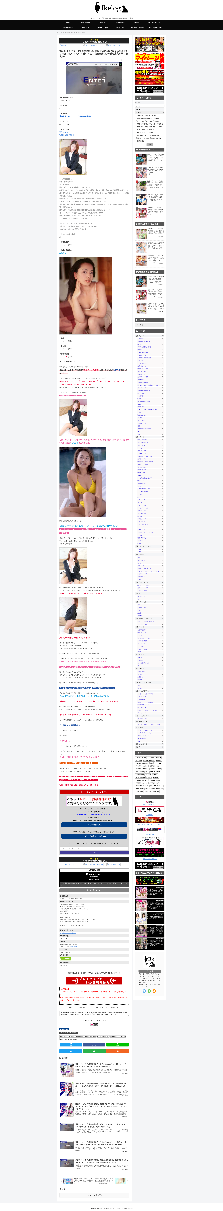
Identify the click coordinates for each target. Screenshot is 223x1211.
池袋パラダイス (150, 632)
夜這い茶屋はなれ (150, 538)
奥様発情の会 (150, 671)
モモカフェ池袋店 (150, 624)
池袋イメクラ (150, 627)
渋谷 (152, 763)
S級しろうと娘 (150, 467)
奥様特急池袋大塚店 (150, 382)
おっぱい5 (147, 115)
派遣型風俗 (64, 1039)
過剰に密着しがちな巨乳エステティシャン (150, 385)
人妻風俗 (146, 126)
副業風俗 (152, 766)
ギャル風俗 (140, 115)
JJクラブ (150, 688)
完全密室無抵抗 (150, 469)
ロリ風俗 (159, 126)
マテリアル (150, 665)
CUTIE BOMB (150, 472)
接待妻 (150, 398)
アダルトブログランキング (150, 804)
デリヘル (72, 1036)
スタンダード (151, 132)
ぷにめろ (150, 344)
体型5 (154, 115)
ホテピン (150, 516)
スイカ (150, 551)
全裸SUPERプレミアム (150, 489)
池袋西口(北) (80, 1036)
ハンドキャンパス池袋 (150, 585)
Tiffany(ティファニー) (150, 735)
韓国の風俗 (149, 727)
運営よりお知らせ (149, 744)
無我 (150, 605)
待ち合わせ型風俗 (150, 788)
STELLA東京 (150, 393)
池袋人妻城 (150, 379)
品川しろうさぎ (150, 707)
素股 (158, 766)
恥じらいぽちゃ (150, 415)
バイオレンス (150, 596)
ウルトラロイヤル (150, 718)
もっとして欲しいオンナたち (150, 532)
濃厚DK (158, 783)
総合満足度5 (64, 1036)
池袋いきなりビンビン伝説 (150, 456)
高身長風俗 (149, 121)
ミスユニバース (150, 527)
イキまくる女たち (150, 453)
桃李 (150, 599)
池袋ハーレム (150, 445)
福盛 (150, 426)
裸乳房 (150, 543)
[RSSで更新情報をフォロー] (117, 1051)
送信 (94, 852)
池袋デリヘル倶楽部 (150, 377)
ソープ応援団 (149, 846)
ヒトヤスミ (150, 579)
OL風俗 (124, 1036)
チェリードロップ (150, 649)
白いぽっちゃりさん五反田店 (150, 694)
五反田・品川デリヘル (150, 691)
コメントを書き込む (94, 1195)
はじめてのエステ (150, 574)
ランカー (148, 774)
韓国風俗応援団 (150, 834)
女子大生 (153, 768)
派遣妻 (150, 412)
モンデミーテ (150, 535)
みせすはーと (150, 529)
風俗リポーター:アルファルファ (69, 1032)
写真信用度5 (140, 118)
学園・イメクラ (115, 1036)
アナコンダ (150, 360)
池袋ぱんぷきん (150, 502)
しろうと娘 (150, 646)
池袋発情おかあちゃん (150, 464)
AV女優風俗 (150, 129)
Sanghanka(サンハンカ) (150, 733)
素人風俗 (153, 126)
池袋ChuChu (150, 480)
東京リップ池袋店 (150, 440)
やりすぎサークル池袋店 (150, 428)
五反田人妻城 (150, 699)
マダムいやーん (150, 355)
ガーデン (150, 674)
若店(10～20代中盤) (91, 1036)
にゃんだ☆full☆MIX (150, 491)
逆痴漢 (150, 613)
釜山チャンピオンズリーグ (150, 730)
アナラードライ (150, 607)
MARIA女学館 (150, 521)
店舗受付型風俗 (73, 1039)
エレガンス (150, 610)
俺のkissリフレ (150, 565)
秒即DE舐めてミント (150, 442)
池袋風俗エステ (150, 554)
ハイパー (150, 497)
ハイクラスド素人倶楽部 (150, 358)
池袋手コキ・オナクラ (149, 582)
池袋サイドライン (150, 371)
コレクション (150, 643)
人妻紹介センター (150, 423)
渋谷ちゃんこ (150, 657)
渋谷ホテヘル (150, 668)
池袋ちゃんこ (150, 349)
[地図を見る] (73, 946)
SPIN (150, 434)
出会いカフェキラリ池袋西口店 (150, 621)
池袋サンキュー (150, 374)
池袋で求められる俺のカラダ (150, 461)
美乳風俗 (139, 124)
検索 (149, 144)
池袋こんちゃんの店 (150, 368)
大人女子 (150, 635)
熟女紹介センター (150, 388)
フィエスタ (150, 615)
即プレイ (159, 757)
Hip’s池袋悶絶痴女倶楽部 (150, 347)
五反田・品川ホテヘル (149, 716)
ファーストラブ (150, 510)
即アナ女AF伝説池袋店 (150, 401)
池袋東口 (161, 124)
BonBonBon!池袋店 (150, 352)
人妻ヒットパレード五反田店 (150, 702)
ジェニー (150, 549)
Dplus (150, 404)
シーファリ (150, 685)
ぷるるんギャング (150, 513)
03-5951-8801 (66, 959)
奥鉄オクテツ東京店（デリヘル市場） (150, 710)
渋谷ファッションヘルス (149, 682)
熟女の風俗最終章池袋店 (150, 390)
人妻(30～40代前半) (153, 135)
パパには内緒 (150, 420)
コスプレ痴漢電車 (150, 641)
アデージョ (150, 448)
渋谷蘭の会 (150, 677)
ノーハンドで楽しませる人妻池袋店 (150, 409)
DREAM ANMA (150, 738)
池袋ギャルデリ (150, 459)
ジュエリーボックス (150, 483)
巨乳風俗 (146, 124)
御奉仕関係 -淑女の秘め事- (150, 478)
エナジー (150, 563)
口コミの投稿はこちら (94, 825)
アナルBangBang (150, 363)
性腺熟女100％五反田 (150, 704)
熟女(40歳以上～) (141, 135)
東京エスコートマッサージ (150, 568)
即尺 (147, 771)
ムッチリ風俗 (140, 121)
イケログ (149, 971)
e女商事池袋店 (64, 1029)
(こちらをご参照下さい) (94, 812)
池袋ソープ (149, 593)
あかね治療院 (150, 560)
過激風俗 (156, 118)
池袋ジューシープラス (150, 588)
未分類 (149, 747)
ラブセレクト (150, 540)
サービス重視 (140, 791)
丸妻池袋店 (150, 339)
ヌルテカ (150, 494)
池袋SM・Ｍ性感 (149, 602)
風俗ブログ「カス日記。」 (150, 859)
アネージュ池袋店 (150, 450)
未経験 (150, 651)
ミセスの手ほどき (150, 590)
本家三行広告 (149, 815)
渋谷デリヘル (150, 654)
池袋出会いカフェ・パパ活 (149, 618)
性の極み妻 (150, 396)
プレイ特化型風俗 (141, 777)
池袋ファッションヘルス (149, 546)
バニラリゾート (150, 576)
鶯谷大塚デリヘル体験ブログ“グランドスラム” (150, 824)
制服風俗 (153, 780)
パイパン (146, 785)
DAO (150, 741)
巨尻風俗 (156, 121)
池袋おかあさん (150, 366)
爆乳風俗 (139, 780)
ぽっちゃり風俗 (141, 129)
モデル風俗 (154, 124)
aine (150, 557)
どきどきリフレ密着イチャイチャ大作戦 (150, 571)
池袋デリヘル (150, 336)
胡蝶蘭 (150, 475)
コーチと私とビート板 (150, 638)
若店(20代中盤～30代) (104, 1036)
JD (151, 785)
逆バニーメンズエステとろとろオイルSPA (150, 724)
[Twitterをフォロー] (70, 1051)
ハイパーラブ (150, 499)
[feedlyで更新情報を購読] (94, 1051)
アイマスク (139, 760)
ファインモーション (150, 508)
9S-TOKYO (150, 407)
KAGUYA (150, 431)
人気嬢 (158, 780)
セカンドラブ (150, 486)
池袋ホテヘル (150, 437)
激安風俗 (139, 766)
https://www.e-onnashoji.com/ (68, 933)
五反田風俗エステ (149, 721)
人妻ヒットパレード (150, 505)
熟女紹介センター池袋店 (150, 341)
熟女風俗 (139, 126)
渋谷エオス (150, 679)
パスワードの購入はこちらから (94, 836)
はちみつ (150, 417)
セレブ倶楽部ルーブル (150, 663)
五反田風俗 (139, 785)
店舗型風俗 (146, 763)
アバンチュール (150, 713)
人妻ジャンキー (150, 696)
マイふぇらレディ (150, 519)
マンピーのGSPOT (150, 524)
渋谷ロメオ (150, 660)
